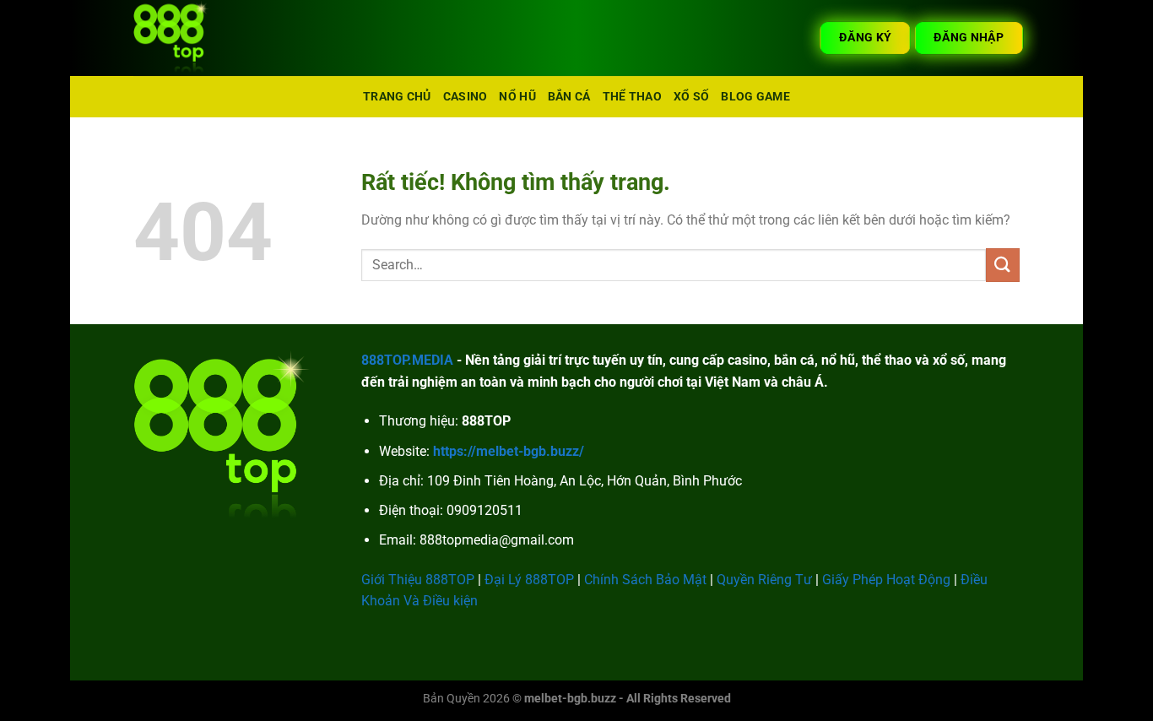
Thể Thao (632, 96)
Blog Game (755, 96)
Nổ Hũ (517, 96)
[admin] (217, 38)
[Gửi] (1003, 264)
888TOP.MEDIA (407, 360)
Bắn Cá (569, 96)
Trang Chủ (397, 96)
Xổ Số (691, 96)
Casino (465, 96)
